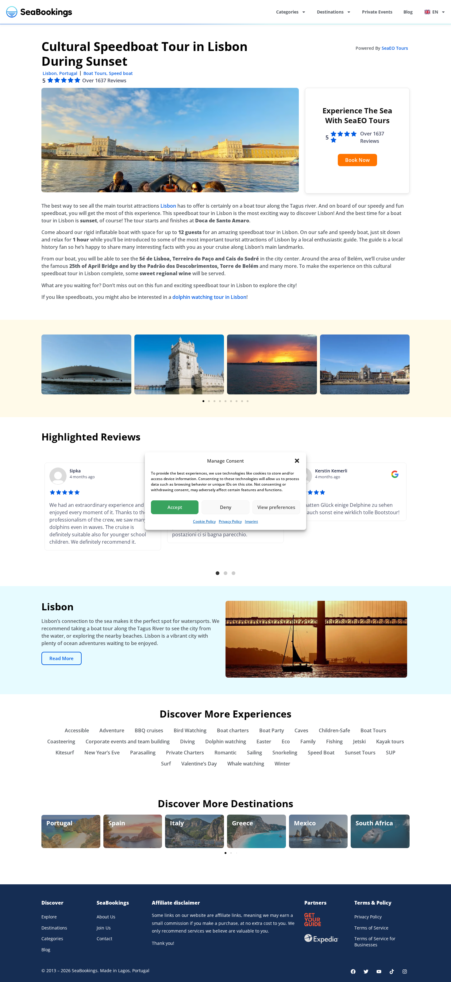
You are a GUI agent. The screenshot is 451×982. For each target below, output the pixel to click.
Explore (49, 917)
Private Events (377, 12)
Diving (187, 741)
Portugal (68, 73)
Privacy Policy (230, 521)
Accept (175, 507)
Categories (287, 12)
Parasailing (143, 752)
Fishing (334, 741)
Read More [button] (61, 658)
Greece (242, 823)
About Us (106, 917)
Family (308, 741)
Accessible (77, 730)
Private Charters (185, 752)
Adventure (111, 730)
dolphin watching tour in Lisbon (209, 297)
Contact (104, 938)
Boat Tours (94, 73)
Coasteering (61, 741)
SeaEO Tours (395, 48)
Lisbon (50, 73)
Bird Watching (190, 730)
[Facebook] (353, 971)
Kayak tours (390, 741)
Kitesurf (65, 752)
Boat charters (233, 730)
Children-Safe (334, 730)
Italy (177, 823)
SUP (390, 752)
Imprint (251, 521)
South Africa (374, 823)
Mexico (305, 823)
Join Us (104, 928)
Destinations (330, 12)
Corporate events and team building (128, 741)
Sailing (254, 752)
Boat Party (271, 730)
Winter (282, 763)
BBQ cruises (149, 730)
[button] (297, 461)
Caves (301, 730)
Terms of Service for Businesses (374, 942)
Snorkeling (284, 752)
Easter (263, 741)
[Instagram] (405, 971)
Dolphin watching (225, 741)
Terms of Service (371, 928)
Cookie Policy (204, 521)
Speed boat (121, 73)
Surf (166, 763)
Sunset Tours (360, 752)
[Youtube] (379, 971)
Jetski (359, 741)
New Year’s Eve (102, 752)
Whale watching (245, 763)
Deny (225, 507)
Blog (408, 12)
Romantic (225, 752)
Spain (116, 823)
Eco (286, 741)
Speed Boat (321, 752)
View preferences (276, 507)
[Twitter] (366, 971)
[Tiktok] (392, 971)
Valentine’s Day (199, 763)
